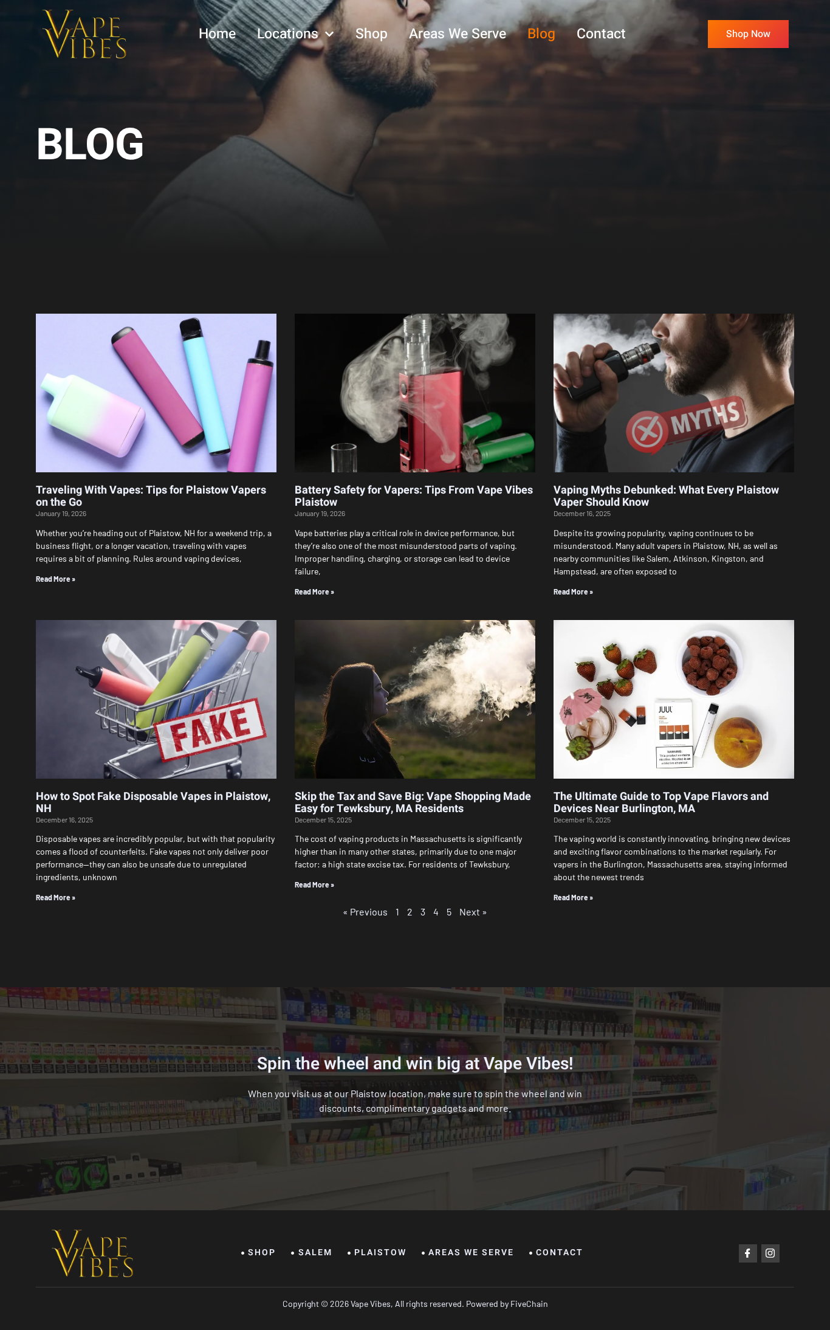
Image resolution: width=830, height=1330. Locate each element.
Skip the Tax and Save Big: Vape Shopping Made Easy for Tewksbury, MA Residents (413, 802)
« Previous (365, 911)
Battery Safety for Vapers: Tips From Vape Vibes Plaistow (414, 496)
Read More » (55, 578)
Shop (371, 34)
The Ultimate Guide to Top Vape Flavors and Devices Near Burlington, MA (661, 802)
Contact (601, 34)
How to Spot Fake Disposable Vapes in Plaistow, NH (153, 802)
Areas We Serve (457, 34)
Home (217, 34)
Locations (287, 34)
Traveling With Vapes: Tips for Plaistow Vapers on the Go (151, 496)
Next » (473, 911)
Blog (541, 34)
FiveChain (528, 1303)
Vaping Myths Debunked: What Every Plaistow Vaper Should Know (666, 496)
